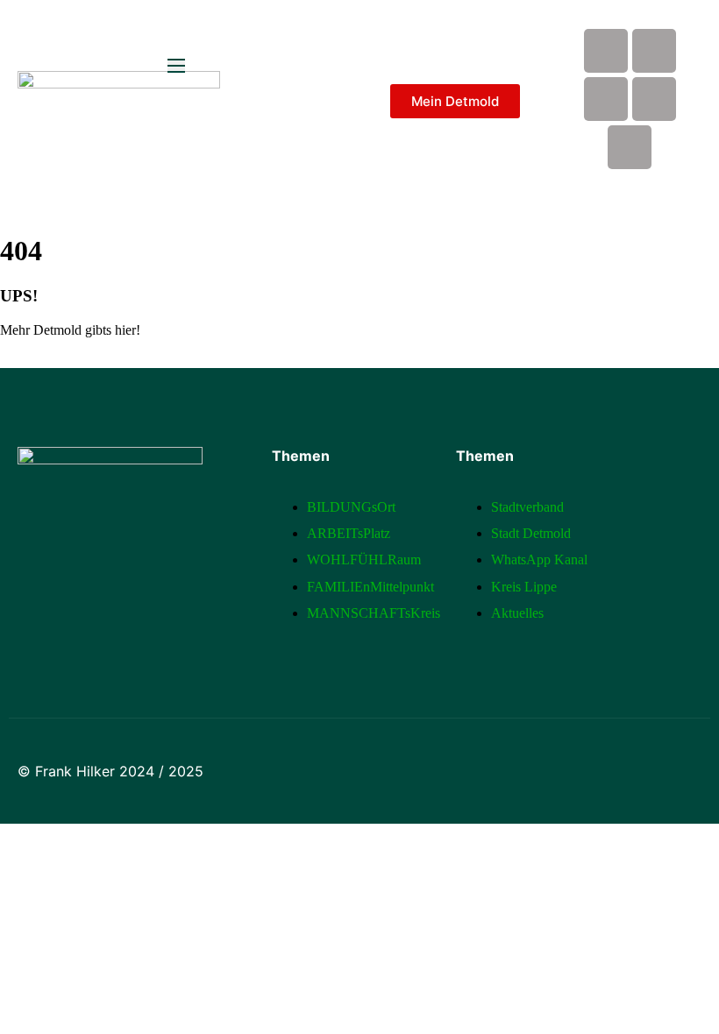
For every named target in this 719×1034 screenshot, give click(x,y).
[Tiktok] (629, 147)
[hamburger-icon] (176, 66)
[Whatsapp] (654, 99)
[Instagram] (606, 99)
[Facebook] (606, 51)
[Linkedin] (654, 51)
